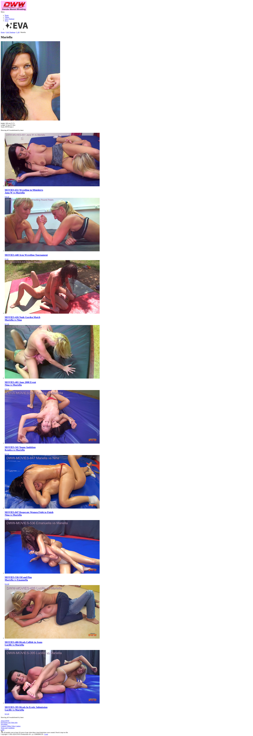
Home (7, 15)
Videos (7, 17)
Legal (46, 734)
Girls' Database (10, 32)
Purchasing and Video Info (9, 722)
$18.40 (24, 193)
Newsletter (4, 724)
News (6, 21)
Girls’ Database (9, 19)
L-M (18, 32)
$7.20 (26, 257)
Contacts (3, 726)
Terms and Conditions (8, 728)
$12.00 (29, 515)
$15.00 (26, 710)
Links (2, 730)
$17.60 (22, 320)
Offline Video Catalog (13, 726)
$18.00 (23, 645)
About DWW (5, 721)
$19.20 (20, 385)
